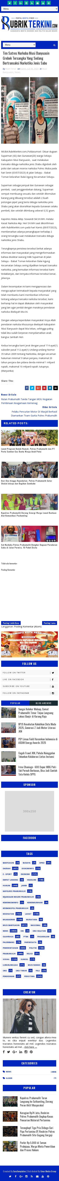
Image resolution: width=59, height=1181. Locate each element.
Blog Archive (44, 703)
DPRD (41, 863)
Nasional (35, 925)
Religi (30, 953)
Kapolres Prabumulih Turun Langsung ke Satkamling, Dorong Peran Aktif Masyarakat (36, 1101)
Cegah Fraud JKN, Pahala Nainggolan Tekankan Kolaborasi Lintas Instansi (36, 755)
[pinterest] (49, 3)
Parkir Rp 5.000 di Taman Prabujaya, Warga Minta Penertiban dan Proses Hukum (37, 1146)
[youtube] (43, 3)
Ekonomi (25, 874)
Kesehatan (8, 914)
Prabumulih (9, 953)
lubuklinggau (10, 965)
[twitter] (10, 3)
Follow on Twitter (14, 672)
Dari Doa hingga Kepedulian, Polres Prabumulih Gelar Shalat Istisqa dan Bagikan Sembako (26, 482)
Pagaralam (43, 936)
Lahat (28, 914)
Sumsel (24, 959)
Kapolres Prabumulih (14, 891)
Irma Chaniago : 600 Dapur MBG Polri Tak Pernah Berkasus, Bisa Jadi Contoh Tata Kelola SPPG (37, 770)
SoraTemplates (19, 1171)
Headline (31, 880)
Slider (9, 1078)
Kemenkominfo (10, 902)
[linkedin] (20, 1052)
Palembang (8, 942)
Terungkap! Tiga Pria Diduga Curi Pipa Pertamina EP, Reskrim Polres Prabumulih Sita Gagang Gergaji (37, 1131)
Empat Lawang (10, 880)
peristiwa (29, 976)
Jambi (24, 885)
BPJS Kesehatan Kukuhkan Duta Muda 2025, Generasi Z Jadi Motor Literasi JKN (37, 727)
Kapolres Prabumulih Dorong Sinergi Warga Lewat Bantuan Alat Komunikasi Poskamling (29, 514)
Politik (33, 948)
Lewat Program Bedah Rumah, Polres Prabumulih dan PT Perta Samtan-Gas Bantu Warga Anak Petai (28, 450)
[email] (37, 3)
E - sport (7, 874)
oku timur (21, 970)
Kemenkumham (35, 902)
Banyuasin (8, 863)
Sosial (6, 959)
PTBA (25, 936)
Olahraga (8, 936)
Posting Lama (49, 623)
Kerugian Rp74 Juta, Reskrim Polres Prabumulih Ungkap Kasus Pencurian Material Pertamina (36, 1116)
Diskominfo (28, 868)
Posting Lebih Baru (11, 623)
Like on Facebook (13, 679)
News (17, 72)
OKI (22, 931)
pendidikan (8, 976)
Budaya (26, 863)
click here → (30, 1047)
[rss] (32, 3)
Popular (15, 703)
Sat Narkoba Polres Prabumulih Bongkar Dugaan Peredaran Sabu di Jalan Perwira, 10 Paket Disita (29, 546)
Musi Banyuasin (11, 925)
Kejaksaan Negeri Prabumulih (18, 897)
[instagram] (26, 3)
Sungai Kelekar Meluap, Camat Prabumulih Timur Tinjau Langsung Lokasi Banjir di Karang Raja (35, 712)
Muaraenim (9, 919)
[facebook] (15, 3)
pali (38, 970)
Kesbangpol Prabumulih (15, 908)
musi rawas (34, 965)
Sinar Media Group (48, 1171)
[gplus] (21, 3)
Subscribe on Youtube (16, 686)
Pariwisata (30, 942)
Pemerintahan (10, 948)
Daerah (6, 868)
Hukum (6, 885)
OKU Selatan (39, 931)
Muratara (31, 919)
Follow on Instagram (16, 693)
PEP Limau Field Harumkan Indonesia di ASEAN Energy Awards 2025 (38, 741)
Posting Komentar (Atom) (27, 626)
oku (5, 970)
